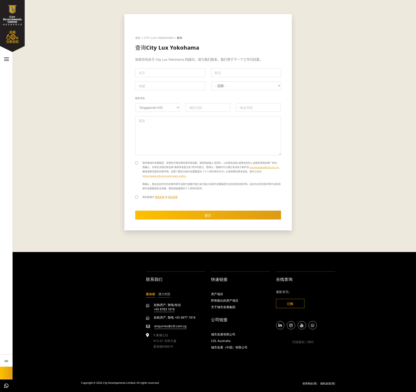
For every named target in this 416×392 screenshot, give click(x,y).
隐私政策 (173, 197)
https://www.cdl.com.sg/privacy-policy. (164, 176)
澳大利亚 (164, 293)
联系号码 (140, 98)
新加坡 (150, 293)
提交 (208, 215)
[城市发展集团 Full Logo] (12, 25)
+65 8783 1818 (164, 309)
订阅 (290, 303)
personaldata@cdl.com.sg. (264, 167)
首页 (138, 37)
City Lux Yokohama (159, 37)
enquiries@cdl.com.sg (170, 326)
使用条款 (159, 197)
